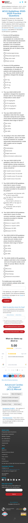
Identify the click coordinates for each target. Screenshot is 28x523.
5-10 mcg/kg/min (11, 108)
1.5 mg (8, 87)
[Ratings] (21, 509)
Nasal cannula (10, 61)
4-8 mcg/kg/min (10, 103)
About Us (4, 450)
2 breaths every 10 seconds (14, 173)
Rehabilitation (10, 271)
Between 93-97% (11, 231)
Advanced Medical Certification (10, 6)
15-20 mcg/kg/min (11, 106)
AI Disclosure (5, 461)
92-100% (8, 123)
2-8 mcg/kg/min (10, 100)
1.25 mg (8, 85)
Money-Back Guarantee (8, 434)
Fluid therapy (10, 274)
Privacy (3, 459)
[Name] (25, 2)
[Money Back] (5, 514)
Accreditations (14, 502)
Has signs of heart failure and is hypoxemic (14, 198)
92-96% (8, 126)
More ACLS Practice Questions (10, 380)
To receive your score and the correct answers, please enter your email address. (13, 283)
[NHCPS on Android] (19, 480)
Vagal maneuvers (11, 153)
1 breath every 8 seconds (13, 179)
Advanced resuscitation (13, 276)
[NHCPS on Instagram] (5, 480)
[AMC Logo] (8, 2)
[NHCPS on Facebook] (3, 480)
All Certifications (6, 438)
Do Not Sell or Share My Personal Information (13, 463)
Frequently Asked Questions (9, 432)
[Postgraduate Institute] (8, 509)
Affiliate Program (6, 436)
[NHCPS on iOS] (16, 480)
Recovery (8, 268)
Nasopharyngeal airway (12, 56)
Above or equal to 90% (13, 225)
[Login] (20, 2)
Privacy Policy (6, 297)
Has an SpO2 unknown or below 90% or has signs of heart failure (13, 202)
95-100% (8, 128)
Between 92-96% (11, 228)
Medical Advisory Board (8, 452)
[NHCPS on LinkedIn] (11, 480)
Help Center (5, 456)
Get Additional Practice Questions (14, 326)
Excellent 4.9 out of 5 (14, 504)
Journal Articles (6, 441)
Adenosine (9, 151)
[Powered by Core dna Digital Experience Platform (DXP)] (14, 520)
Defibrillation (9, 148)
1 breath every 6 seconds (13, 171)
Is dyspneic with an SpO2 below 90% (13, 207)
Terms (21, 295)
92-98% (8, 131)
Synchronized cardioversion (14, 156)
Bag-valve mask (10, 58)
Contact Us (4, 454)
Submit (6, 301)
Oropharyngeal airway (12, 53)
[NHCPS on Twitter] (8, 480)
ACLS (20, 6)
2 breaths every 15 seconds (14, 176)
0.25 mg (8, 82)
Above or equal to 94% (13, 223)
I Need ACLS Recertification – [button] (14, 331)
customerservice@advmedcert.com (11, 469)
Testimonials (5, 443)
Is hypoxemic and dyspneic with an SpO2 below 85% (15, 194)
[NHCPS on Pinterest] (14, 480)
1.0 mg (7, 80)
